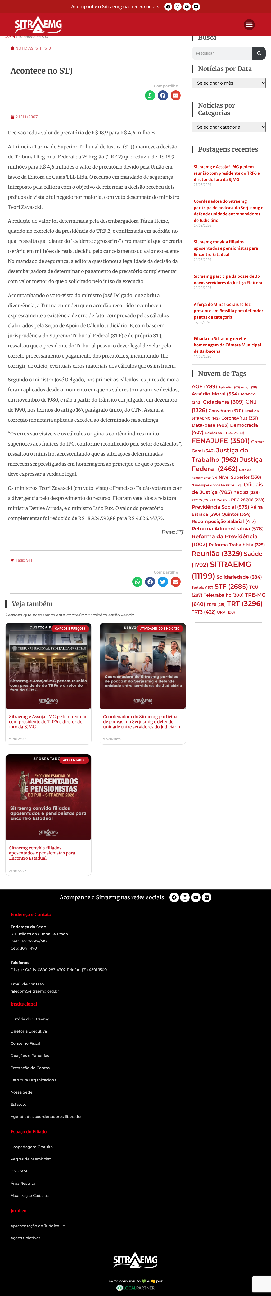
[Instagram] (178, 7)
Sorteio (202, 587)
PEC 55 (200, 500)
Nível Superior (240, 477)
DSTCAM (19, 1171)
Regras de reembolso (31, 1159)
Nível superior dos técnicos (217, 485)
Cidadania (223, 402)
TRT (245, 603)
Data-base (210, 425)
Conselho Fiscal (25, 1043)
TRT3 (204, 612)
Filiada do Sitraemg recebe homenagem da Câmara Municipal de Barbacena (227, 345)
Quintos (236, 514)
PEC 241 (219, 500)
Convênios (226, 410)
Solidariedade (239, 577)
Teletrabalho (224, 595)
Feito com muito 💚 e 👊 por (136, 1281)
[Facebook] (168, 7)
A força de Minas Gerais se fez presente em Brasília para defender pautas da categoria (228, 311)
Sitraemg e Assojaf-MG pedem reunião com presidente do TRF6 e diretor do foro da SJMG (48, 721)
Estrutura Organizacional (34, 1080)
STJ (47, 48)
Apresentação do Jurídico (35, 1225)
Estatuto (18, 1104)
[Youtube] (187, 7)
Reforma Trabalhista (237, 544)
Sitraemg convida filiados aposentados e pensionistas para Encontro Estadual (42, 853)
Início (10, 36)
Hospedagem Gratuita (32, 1146)
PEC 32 (246, 492)
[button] (249, 24)
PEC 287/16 (247, 499)
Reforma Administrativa (228, 529)
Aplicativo (229, 387)
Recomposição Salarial (224, 521)
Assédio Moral (215, 394)
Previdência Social (220, 507)
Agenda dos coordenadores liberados (46, 1116)
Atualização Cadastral (31, 1195)
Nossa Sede (22, 1092)
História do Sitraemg (30, 1019)
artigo (249, 387)
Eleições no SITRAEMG (224, 433)
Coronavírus (239, 418)
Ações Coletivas (25, 1238)
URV (226, 612)
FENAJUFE (221, 441)
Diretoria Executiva (29, 1031)
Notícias (24, 48)
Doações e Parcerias (30, 1055)
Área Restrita (23, 1183)
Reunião (217, 553)
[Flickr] (196, 7)
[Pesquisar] (259, 53)
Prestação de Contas (30, 1067)
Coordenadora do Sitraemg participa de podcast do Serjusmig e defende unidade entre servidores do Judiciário (141, 721)
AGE (204, 386)
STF (38, 48)
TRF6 (216, 604)
